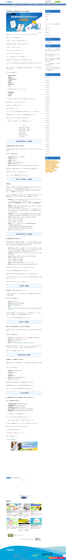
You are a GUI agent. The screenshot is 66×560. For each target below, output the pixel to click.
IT (46, 168)
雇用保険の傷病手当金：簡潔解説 (24, 130)
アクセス (54, 549)
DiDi (51, 163)
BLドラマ (57, 162)
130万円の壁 (48, 160)
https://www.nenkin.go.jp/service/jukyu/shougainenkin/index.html (21, 342)
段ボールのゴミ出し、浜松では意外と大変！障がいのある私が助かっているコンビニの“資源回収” (52, 69)
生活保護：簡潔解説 (22, 131)
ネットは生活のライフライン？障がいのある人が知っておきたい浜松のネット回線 (52, 51)
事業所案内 (24, 549)
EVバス (55, 163)
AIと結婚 (47, 162)
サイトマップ (50, 549)
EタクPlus (54, 165)
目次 (23, 125)
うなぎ (51, 171)
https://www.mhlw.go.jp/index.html (17, 229)
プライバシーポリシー (44, 549)
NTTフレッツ (48, 170)
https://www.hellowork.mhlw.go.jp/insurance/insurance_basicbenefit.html (23, 264)
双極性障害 (13, 439)
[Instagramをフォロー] (26, 498)
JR (48, 168)
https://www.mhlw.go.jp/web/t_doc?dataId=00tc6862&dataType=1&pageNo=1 (24, 165)
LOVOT (52, 168)
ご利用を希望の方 (33, 549)
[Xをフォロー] (24, 498)
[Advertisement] (24, 464)
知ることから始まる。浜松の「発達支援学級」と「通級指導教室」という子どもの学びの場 (52, 60)
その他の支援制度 (22, 136)
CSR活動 (47, 163)
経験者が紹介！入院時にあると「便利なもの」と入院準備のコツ (52, 55)
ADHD (53, 160)
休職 (10, 439)
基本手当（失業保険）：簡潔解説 (24, 128)
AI (56, 160)
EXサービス (48, 165)
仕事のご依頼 (38, 549)
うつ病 (7, 439)
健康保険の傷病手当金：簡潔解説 (24, 127)
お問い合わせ (58, 1)
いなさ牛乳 (54, 170)
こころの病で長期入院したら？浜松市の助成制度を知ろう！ (52, 64)
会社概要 (28, 549)
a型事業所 (52, 162)
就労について (8, 477)
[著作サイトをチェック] (22, 498)
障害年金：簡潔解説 (22, 133)
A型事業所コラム (50, 42)
